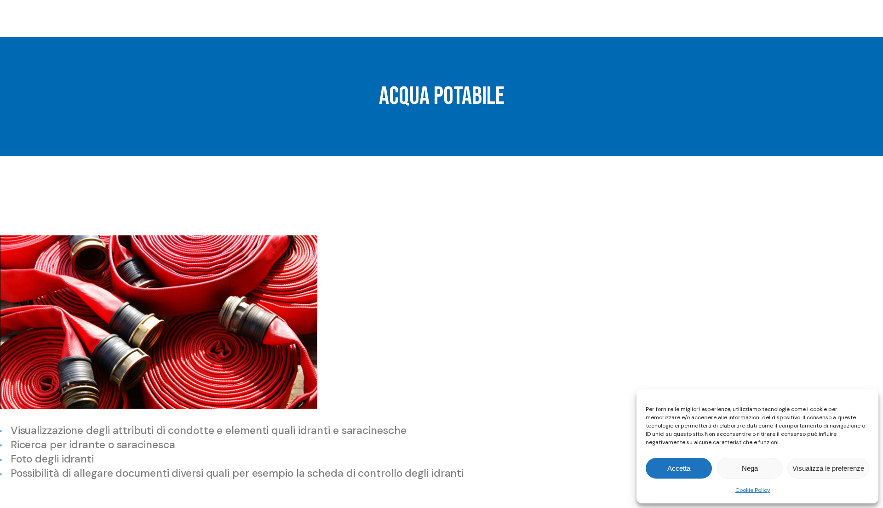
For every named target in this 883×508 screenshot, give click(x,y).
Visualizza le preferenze (828, 468)
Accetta (678, 468)
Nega (750, 468)
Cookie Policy (752, 490)
